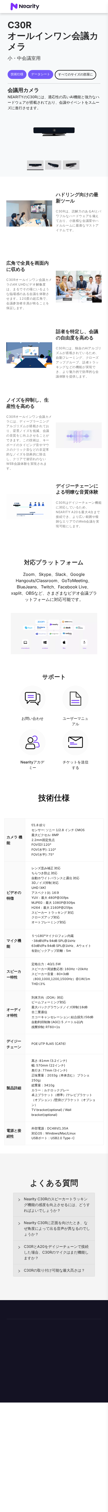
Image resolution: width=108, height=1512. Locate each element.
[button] (54, 1204)
